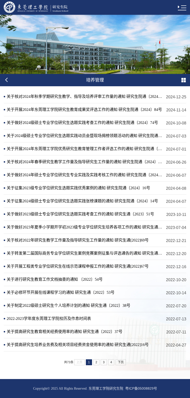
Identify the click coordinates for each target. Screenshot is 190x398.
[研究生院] (37, 7)
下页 (121, 362)
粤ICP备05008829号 (141, 388)
